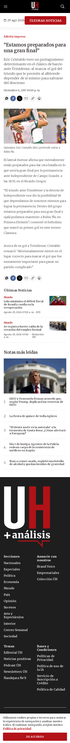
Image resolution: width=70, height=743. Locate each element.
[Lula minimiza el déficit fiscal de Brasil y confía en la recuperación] (57, 300)
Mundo (8, 297)
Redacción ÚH (38, 335)
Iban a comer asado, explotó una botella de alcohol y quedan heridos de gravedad (36, 463)
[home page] (35, 6)
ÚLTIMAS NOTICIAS (45, 20)
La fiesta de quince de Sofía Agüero (33, 416)
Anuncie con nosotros (47, 558)
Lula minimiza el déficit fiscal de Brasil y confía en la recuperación (23, 304)
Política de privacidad (17, 728)
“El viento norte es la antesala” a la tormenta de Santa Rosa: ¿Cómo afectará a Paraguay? (37, 430)
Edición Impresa (14, 36)
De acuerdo (35, 736)
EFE (38, 312)
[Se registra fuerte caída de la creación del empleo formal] (57, 326)
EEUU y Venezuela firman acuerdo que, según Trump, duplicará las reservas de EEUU (36, 401)
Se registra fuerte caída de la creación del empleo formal (23, 328)
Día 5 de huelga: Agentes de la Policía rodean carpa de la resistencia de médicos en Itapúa (34, 447)
